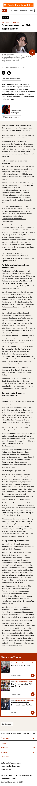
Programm (14, 10)
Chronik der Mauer (9, 778)
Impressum (6, 769)
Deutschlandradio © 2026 (12, 782)
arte (29, 775)
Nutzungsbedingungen (11, 766)
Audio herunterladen (12, 78)
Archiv (5, 17)
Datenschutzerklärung (11, 763)
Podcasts (23, 10)
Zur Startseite (7, 724)
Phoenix (23, 775)
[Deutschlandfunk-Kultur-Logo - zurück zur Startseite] (18, 5)
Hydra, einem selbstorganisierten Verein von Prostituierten (14, 218)
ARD (11, 775)
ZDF (16, 775)
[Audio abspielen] (32, 52)
